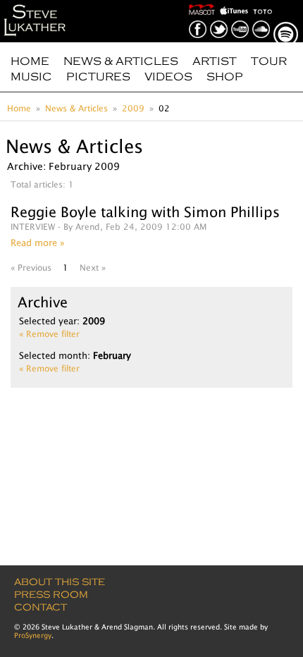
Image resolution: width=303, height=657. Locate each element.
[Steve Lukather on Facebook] (198, 19)
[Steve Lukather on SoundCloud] (261, 19)
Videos (168, 76)
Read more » (38, 242)
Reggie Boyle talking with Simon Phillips (145, 212)
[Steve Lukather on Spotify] (286, 19)
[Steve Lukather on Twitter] (219, 19)
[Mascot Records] (203, 4)
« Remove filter (49, 333)
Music (31, 76)
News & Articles (120, 61)
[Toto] (263, 4)
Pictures (98, 76)
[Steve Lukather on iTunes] (235, 4)
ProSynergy (32, 635)
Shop (224, 76)
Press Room (51, 594)
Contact (40, 607)
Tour (269, 61)
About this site (59, 582)
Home (30, 61)
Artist (214, 61)
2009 (133, 108)
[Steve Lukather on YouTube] (240, 19)
